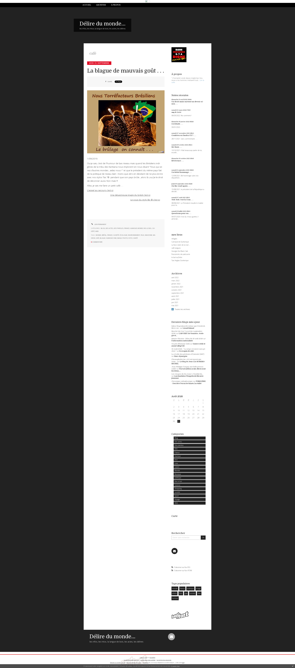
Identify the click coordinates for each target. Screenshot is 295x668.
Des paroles (119, 228)
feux (142, 235)
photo (125, 238)
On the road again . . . (180, 186)
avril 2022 (174, 278)
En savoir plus (175, 666)
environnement (134, 235)
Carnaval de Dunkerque (180, 242)
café (97, 238)
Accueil (87, 5)
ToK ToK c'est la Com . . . (182, 200)
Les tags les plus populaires (164, 660)
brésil (104, 235)
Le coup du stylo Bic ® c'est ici (145, 199)
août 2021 (175, 296)
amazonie (148, 235)
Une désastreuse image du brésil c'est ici (130, 195)
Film (176, 449)
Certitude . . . (177, 124)
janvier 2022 (175, 284)
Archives (101, 5)
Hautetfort (152, 657)
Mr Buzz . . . (176, 147)
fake (115, 238)
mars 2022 (175, 281)
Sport (177, 496)
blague (102, 238)
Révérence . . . (177, 161)
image (119, 238)
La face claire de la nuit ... (180, 245)
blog (183, 662)
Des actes (109, 228)
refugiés (174, 239)
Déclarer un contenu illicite (117, 662)
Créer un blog (143, 657)
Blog (103, 228)
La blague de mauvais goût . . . (125, 71)
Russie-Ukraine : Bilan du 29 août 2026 (187, 339)
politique (178, 478)
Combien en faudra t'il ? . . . (183, 135)
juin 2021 (174, 302)
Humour (133, 228)
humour (109, 238)
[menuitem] (88, 5)
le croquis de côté (186, 351)
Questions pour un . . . (181, 213)
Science (177, 485)
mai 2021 (174, 306)
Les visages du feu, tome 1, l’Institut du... (187, 374)
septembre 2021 (177, 293)
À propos (116, 5)
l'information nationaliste (182, 341)
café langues (176, 248)
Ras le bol (148, 228)
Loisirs (177, 467)
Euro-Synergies (180, 356)
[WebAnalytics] (147, 1)
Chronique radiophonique (182, 381)
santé (135, 238)
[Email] (174, 551)
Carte (174, 516)
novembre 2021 (177, 287)
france (110, 235)
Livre (176, 463)
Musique (178, 474)
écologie (123, 235)
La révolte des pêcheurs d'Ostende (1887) (187, 354)
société (116, 235)
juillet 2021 (175, 299)
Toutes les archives (182, 309)
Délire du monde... (102, 24)
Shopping (178, 488)
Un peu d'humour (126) (180, 344)
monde (98, 235)
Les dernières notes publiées (147, 660)
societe (192, 593)
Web (96, 231)
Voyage (177, 499)
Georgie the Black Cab (179, 251)
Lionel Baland (188, 328)
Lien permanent (100, 224)
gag (186, 593)
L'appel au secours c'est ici (100, 190)
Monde (140, 228)
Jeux (176, 460)
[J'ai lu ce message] (293, 666)
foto (130, 238)
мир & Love (176, 112)
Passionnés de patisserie (180, 254)
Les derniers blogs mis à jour (131, 660)
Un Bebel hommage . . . (181, 172)
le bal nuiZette (176, 257)
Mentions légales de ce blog (133, 662)
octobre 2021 (176, 290)
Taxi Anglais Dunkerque (180, 260)
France (127, 228)
